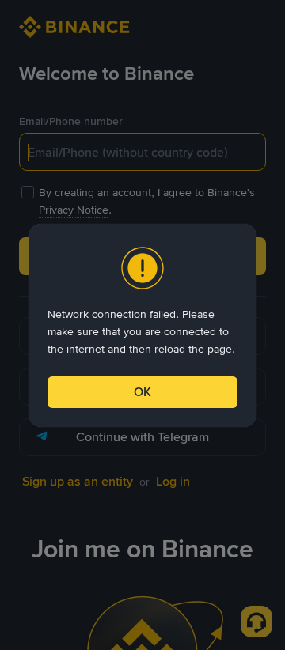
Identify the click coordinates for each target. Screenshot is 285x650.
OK (142, 392)
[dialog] (142, 325)
